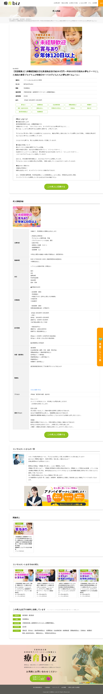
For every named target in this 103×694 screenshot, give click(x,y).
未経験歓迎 (66, 630)
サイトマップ (55, 687)
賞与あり (30, 630)
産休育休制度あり (40, 630)
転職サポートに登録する (39, 678)
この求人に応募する (56, 187)
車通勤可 (89, 630)
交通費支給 (49, 630)
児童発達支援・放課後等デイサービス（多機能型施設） (38, 623)
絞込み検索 (15, 19)
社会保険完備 (57, 630)
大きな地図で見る (36, 389)
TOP (10, 19)
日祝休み (83, 630)
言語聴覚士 (25, 619)
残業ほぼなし (40, 633)
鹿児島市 (28, 19)
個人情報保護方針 (37, 687)
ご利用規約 (47, 687)
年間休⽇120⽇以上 (50, 633)
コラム (89, 3)
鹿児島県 (22, 19)
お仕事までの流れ (73, 3)
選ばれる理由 (65, 3)
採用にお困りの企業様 (74, 687)
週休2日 (24, 630)
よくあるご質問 (83, 3)
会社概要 (95, 3)
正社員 (24, 626)
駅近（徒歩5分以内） (28, 633)
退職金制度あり (74, 630)
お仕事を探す (57, 3)
